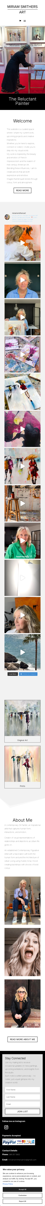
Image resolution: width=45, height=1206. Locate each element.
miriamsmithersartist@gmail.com (22, 1159)
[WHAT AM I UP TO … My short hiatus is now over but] (22, 615)
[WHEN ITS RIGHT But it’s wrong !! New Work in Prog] (22, 243)
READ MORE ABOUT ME (22, 1039)
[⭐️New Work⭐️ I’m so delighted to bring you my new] (22, 317)
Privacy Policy (8, 1184)
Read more (22, 190)
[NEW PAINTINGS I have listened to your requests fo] (22, 392)
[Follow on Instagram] (6, 1127)
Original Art (22, 740)
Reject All (22, 1201)
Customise (22, 1195)
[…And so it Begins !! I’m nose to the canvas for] (22, 280)
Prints (22, 786)
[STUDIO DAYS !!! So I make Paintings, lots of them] (22, 503)
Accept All (22, 1189)
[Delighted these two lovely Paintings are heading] (22, 466)
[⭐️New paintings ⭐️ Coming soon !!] (22, 354)
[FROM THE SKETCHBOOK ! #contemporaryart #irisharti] (22, 578)
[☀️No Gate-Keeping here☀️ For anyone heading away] (22, 541)
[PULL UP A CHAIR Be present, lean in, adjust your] (22, 429)
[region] (22, 1186)
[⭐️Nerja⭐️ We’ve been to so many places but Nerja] (22, 652)
